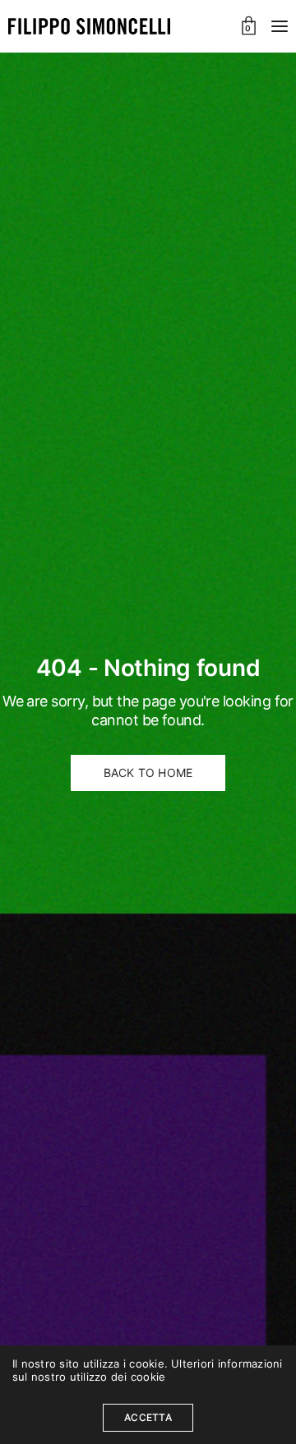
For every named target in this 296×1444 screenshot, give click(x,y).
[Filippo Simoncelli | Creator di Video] (89, 26)
